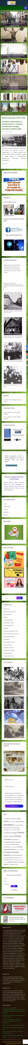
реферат (10, 862)
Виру (19, 818)
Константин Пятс (18, 825)
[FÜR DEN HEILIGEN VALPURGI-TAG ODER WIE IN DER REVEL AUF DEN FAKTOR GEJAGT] (14, 731)
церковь (16, 864)
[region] (14, 210)
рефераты (16, 862)
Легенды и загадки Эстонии (11, 631)
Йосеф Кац (20, 821)
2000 (13, 818)
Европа (5, 617)
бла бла (5, 515)
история (21, 849)
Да (5, 878)
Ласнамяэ (7, 827)
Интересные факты (9, 98)
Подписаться (14, 806)
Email (9, 786)
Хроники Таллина (8, 653)
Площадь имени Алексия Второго (7, 95)
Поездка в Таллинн (8, 647)
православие (7, 506)
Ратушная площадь (10, 833)
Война (6, 821)
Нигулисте (11, 829)
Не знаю (7, 884)
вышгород (17, 849)
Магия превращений (9, 636)
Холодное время (7, 844)
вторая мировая (13, 847)
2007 (16, 818)
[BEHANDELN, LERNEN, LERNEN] (14, 717)
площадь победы (15, 859)
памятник (12, 857)
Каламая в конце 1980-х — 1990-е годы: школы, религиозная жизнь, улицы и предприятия (12, 1021)
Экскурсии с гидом (8, 656)
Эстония (13, 844)
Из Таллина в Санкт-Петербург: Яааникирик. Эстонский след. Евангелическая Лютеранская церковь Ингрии (15, 918)
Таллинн (7, 839)
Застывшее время (12, 821)
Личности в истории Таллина (11, 633)
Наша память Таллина (9, 642)
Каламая (6, 163)
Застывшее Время (8, 620)
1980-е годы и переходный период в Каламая (13, 361)
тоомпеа (12, 864)
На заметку (7, 98)
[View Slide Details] (10, 210)
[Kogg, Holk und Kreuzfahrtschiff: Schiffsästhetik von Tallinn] (14, 688)
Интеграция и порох (9, 622)
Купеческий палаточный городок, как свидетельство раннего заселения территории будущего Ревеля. (9, 95)
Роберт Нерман (9, 836)
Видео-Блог (6, 609)
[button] (27, 346)
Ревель (20, 832)
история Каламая (11, 852)
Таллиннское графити (9, 650)
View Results (14, 889)
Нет (6, 881)
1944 (7, 818)
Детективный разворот (9, 611)
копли (5, 503)
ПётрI (18, 829)
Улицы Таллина (15, 842)
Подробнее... (10, 489)
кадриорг (7, 855)
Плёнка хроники (8, 644)
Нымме (15, 829)
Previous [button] (5, 209)
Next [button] (23, 209)
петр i (17, 857)
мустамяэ (6, 512)
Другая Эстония (8, 614)
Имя (9, 779)
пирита (10, 859)
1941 (4, 818)
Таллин (17, 836)
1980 (10, 818)
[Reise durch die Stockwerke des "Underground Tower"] (14, 702)
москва (5, 509)
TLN (12, 131)
